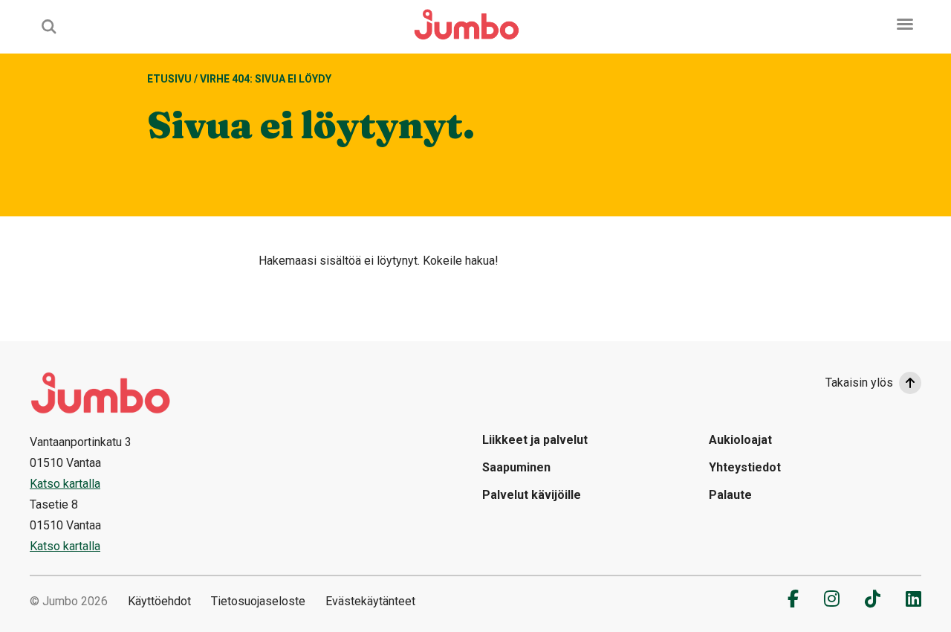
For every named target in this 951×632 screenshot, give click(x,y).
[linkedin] (913, 598)
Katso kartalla (65, 484)
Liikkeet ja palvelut (535, 440)
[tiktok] (872, 598)
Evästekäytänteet (370, 601)
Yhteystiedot (745, 467)
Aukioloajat (740, 440)
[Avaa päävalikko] (905, 24)
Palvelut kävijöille (531, 495)
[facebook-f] (793, 598)
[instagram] (832, 598)
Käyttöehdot (159, 601)
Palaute (730, 495)
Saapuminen (516, 467)
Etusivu (169, 79)
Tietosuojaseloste (258, 601)
